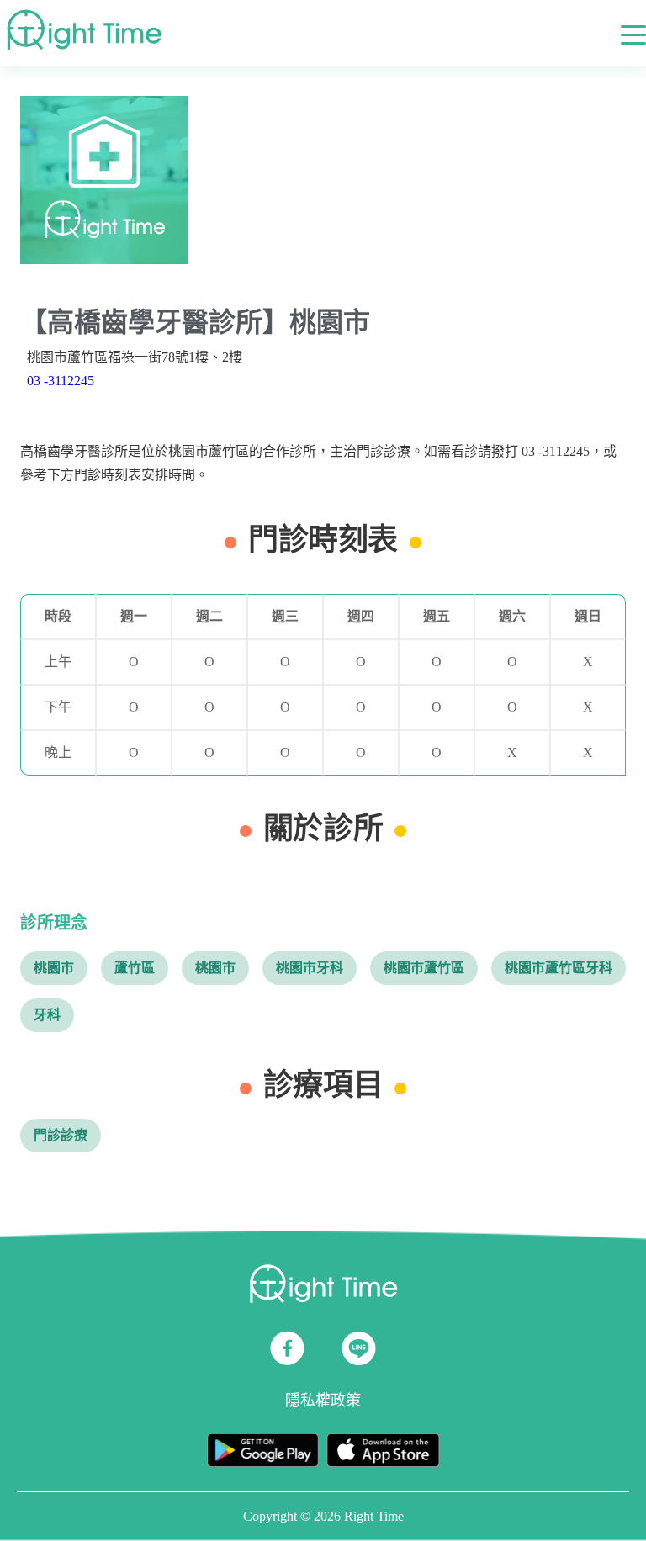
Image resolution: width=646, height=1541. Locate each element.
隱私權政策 (323, 1400)
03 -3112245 (60, 380)
